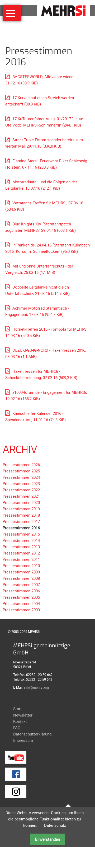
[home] (63, 10)
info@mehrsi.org (36, 687)
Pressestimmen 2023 (21, 483)
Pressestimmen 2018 (21, 515)
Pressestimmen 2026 (21, 464)
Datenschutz (55, 825)
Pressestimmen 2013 (21, 546)
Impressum (23, 740)
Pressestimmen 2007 (21, 584)
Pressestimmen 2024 (21, 477)
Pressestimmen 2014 (21, 540)
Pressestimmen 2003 (21, 609)
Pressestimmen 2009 (21, 571)
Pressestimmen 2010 (21, 565)
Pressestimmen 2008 (21, 578)
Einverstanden (47, 839)
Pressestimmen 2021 (21, 496)
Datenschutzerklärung (32, 734)
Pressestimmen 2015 (21, 534)
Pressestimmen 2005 (21, 597)
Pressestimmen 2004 (21, 603)
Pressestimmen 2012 (21, 553)
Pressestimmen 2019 (21, 508)
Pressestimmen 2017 (21, 521)
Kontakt (20, 721)
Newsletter (22, 715)
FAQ (16, 727)
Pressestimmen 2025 (21, 470)
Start (17, 708)
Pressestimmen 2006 (21, 590)
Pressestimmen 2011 (21, 559)
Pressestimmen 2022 (21, 489)
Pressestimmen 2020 (21, 502)
